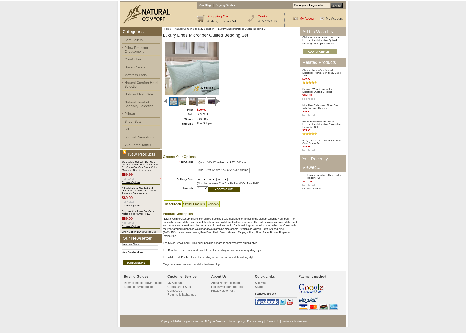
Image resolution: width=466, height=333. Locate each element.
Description (173, 204)
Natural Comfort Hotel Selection (141, 84)
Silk (127, 129)
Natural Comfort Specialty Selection (139, 104)
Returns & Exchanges (181, 294)
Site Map (260, 283)
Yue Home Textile (138, 145)
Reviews (213, 204)
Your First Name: (131, 244)
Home (167, 28)
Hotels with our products (227, 287)
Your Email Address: (133, 252)
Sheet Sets (133, 121)
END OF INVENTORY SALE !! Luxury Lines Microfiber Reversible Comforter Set (321, 124)
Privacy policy (255, 321)
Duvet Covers (135, 67)
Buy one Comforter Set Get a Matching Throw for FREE (138, 212)
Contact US (272, 321)
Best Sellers (134, 40)
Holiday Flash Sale (139, 94)
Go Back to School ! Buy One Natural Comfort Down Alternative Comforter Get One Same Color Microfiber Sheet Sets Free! (140, 166)
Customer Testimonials (295, 321)
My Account (308, 18)
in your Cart (221, 21)
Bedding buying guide (138, 287)
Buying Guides (225, 5)
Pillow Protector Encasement (136, 49)
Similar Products (194, 204)
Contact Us (174, 290)
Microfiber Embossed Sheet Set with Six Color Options (320, 106)
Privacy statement (222, 290)
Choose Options (131, 182)
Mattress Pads (136, 75)
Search (259, 287)
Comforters (133, 59)
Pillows (130, 114)
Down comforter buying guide (143, 283)
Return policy (237, 321)
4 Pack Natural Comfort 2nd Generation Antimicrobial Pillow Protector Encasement (139, 191)
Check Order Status (180, 287)
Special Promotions (139, 137)
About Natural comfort (225, 283)
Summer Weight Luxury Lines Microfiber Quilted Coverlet (318, 90)
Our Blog (205, 5)
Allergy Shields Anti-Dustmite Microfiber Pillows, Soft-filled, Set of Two (321, 73)
